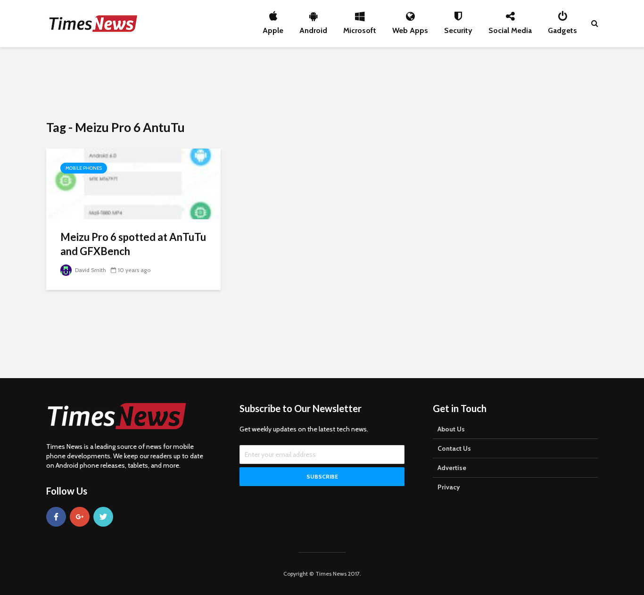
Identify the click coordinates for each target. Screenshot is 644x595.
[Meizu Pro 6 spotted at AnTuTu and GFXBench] (133, 183)
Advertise (452, 467)
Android (313, 28)
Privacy (449, 487)
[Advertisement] (322, 82)
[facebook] (56, 517)
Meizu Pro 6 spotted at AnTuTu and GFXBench (133, 244)
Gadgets (562, 28)
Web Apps (410, 28)
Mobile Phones (84, 168)
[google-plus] (80, 517)
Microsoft (359, 28)
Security (458, 28)
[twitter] (103, 517)
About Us (451, 429)
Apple (273, 28)
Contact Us (454, 448)
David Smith (90, 269)
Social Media (510, 28)
